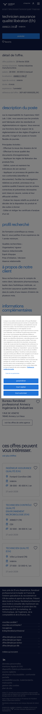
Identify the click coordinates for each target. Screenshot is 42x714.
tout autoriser (21, 393)
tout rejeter (21, 387)
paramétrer (21, 381)
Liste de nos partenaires (12, 373)
